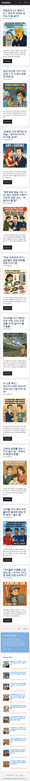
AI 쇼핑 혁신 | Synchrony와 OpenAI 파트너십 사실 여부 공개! (14, 387)
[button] (20, 2)
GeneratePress (23, 778)
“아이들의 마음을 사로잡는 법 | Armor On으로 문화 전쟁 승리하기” (15, 572)
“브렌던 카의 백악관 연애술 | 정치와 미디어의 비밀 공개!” (15, 134)
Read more (8, 61)
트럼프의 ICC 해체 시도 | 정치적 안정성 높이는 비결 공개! (14, 13)
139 (19, 629)
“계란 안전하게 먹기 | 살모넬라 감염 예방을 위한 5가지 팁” (14, 260)
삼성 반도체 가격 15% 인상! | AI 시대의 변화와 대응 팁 (14, 73)
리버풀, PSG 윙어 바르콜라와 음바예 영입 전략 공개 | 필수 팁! (14, 511)
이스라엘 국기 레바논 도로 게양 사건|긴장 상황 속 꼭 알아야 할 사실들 (14, 322)
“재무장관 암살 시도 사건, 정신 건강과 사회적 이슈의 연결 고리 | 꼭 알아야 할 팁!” (15, 196)
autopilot (6, 2)
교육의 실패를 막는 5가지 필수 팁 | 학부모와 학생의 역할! (14, 451)
